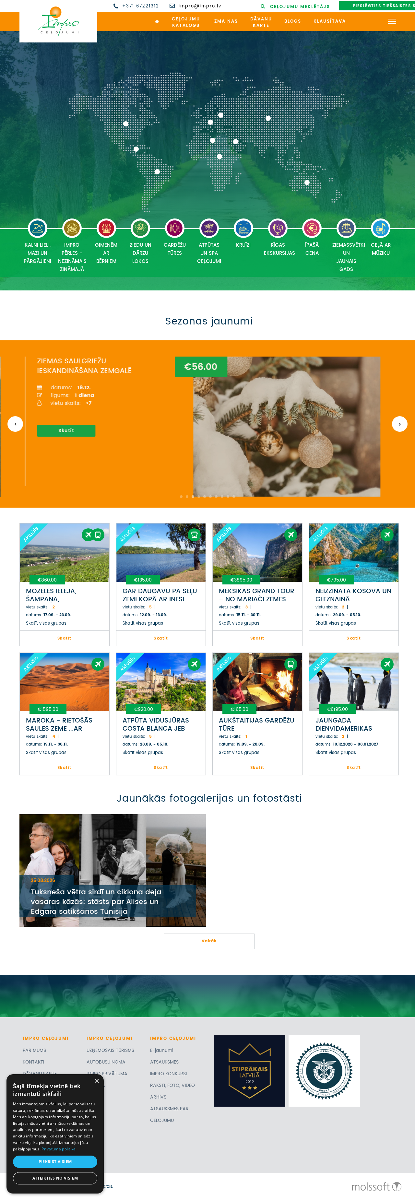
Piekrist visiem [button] (55, 1161)
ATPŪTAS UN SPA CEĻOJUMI (209, 253)
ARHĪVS (158, 1097)
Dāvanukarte (261, 22)
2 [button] (187, 496)
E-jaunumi (161, 1050)
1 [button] (181, 496)
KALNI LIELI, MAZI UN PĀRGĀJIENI (37, 253)
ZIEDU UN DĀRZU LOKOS (140, 253)
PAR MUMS (34, 1050)
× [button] (96, 1081)
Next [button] (400, 424)
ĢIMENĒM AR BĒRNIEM (106, 253)
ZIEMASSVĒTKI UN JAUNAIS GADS (347, 257)
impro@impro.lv (200, 6)
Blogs (292, 21)
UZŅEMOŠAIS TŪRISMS (110, 1050)
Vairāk (209, 941)
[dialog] (55, 1134)
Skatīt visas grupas (46, 623)
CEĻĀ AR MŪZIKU (381, 249)
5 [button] (204, 496)
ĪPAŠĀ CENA (312, 249)
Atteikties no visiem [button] (55, 1178)
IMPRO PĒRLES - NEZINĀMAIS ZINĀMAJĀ (72, 257)
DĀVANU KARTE (40, 1073)
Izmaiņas (225, 21)
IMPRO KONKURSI (168, 1073)
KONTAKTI (33, 1062)
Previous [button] (15, 424)
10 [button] (233, 496)
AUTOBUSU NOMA (106, 1062)
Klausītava (330, 21)
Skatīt (59, 431)
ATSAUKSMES (164, 1062)
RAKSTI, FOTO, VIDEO (172, 1085)
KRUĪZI (243, 245)
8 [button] (222, 496)
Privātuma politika (59, 1149)
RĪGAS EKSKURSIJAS (279, 249)
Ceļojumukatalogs (186, 22)
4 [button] (198, 496)
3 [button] (193, 496)
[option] (205, 421)
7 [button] (216, 496)
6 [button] (210, 496)
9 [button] (228, 496)
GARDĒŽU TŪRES (175, 249)
